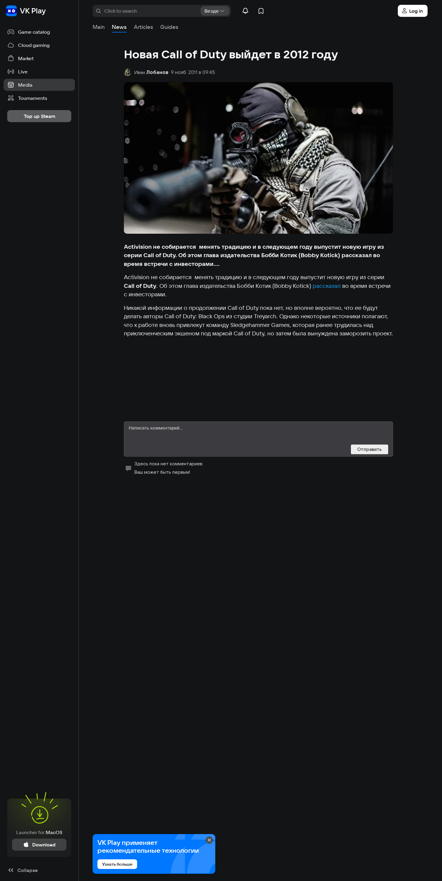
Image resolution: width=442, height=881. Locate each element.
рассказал (327, 285)
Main (99, 26)
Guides (169, 26)
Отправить (369, 449)
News (119, 26)
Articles (143, 26)
